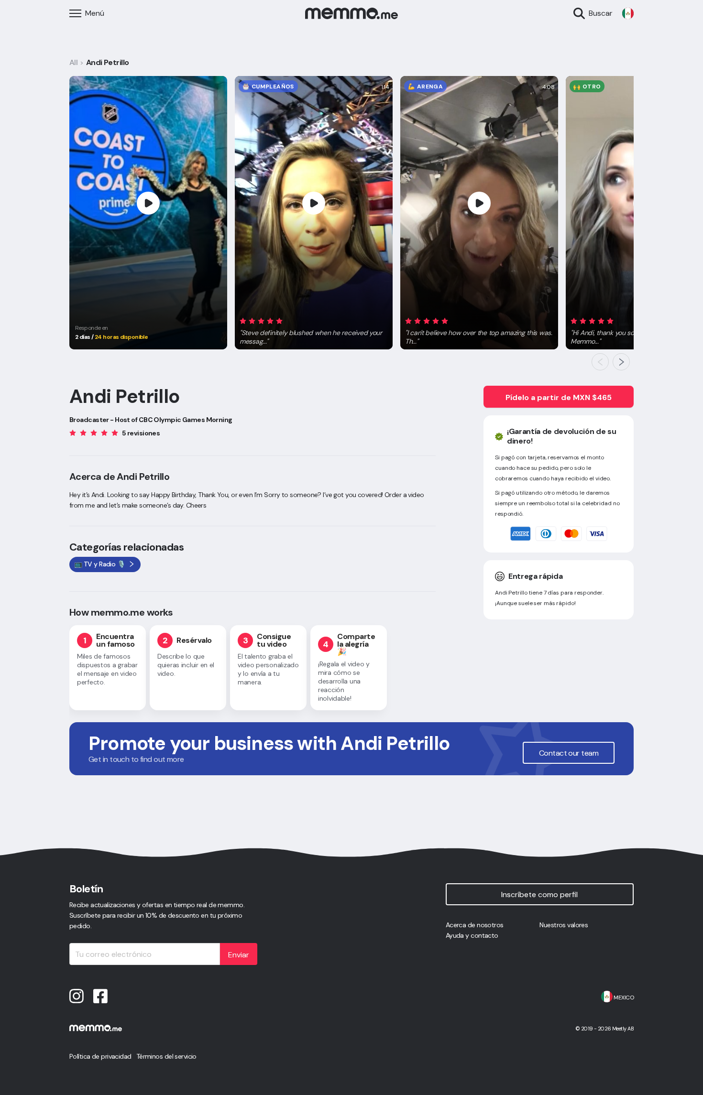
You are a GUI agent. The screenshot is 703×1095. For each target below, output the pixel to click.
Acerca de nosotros (475, 925)
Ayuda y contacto (472, 935)
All (73, 62)
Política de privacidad (100, 1056)
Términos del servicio (166, 1056)
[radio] (243, 320)
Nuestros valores (563, 925)
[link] (628, 13)
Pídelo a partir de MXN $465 (558, 397)
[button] (314, 329)
